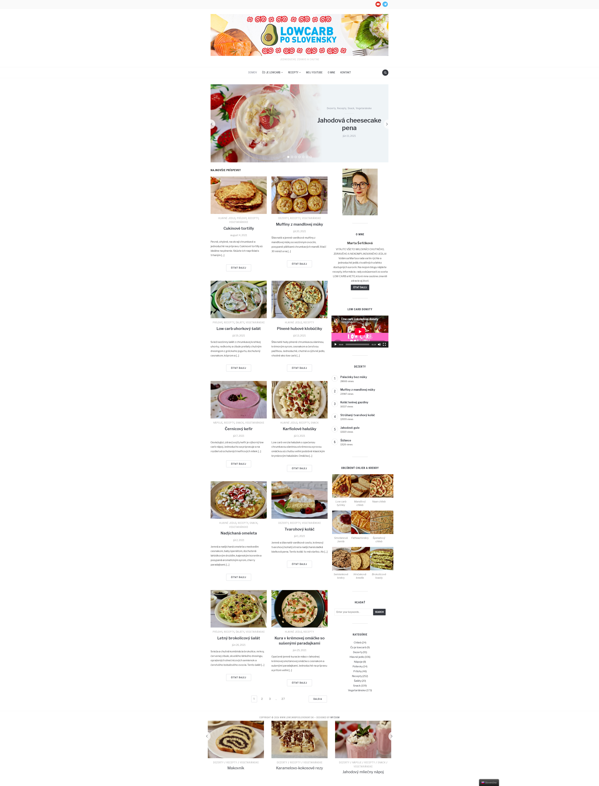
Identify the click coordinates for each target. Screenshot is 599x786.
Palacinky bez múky (353, 377)
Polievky (358, 666)
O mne (331, 72)
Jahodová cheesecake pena (349, 124)
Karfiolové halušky (299, 429)
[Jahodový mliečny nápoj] (299, 739)
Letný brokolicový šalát (238, 638)
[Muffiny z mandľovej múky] (299, 194)
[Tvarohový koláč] (299, 499)
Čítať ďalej (238, 268)
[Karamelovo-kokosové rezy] (236, 739)
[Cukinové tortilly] (239, 194)
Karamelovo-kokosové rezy (235, 768)
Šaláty (240, 322)
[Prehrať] (335, 344)
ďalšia (318, 699)
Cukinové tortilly (239, 228)
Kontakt (345, 72)
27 (283, 698)
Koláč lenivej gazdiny (354, 402)
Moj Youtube (314, 72)
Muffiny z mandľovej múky (299, 224)
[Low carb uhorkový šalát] (239, 299)
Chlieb (357, 642)
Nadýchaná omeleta (239, 533)
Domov (252, 72)
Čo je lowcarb (271, 72)
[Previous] (210, 124)
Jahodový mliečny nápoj (299, 772)
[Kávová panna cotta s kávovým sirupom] (363, 739)
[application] (359, 332)
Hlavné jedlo (226, 218)
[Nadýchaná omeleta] (239, 499)
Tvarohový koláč (299, 529)
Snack (351, 108)
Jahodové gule (350, 427)
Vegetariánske (364, 108)
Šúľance (345, 440)
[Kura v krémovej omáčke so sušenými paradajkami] (299, 608)
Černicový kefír (239, 429)
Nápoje (218, 422)
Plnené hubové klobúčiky (299, 328)
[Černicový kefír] (239, 399)
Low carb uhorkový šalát (239, 328)
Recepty (293, 72)
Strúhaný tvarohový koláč (357, 415)
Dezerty (331, 108)
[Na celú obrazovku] (384, 344)
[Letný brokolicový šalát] (239, 608)
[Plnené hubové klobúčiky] (299, 299)
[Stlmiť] (379, 344)
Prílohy (242, 218)
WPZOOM (335, 717)
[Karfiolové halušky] (299, 399)
